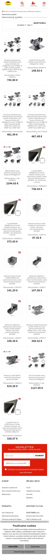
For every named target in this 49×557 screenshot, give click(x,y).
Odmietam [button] (35, 547)
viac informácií (26, 472)
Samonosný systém (9, 14)
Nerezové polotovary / (19, 11)
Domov (6, 11)
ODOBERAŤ (39, 455)
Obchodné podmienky (10, 516)
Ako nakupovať (7, 513)
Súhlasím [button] (13, 547)
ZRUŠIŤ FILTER (39, 23)
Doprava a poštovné (9, 488)
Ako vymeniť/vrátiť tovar (11, 491)
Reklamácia (6, 494)
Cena (29, 25)
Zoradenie (21, 25)
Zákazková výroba (33, 491)
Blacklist (29, 498)
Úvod (28, 488)
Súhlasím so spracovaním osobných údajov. (25, 471)
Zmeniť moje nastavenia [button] (24, 552)
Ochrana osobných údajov (11, 519)
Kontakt (29, 494)
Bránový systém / (34, 11)
